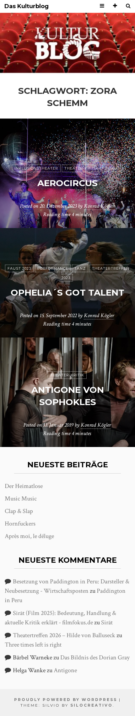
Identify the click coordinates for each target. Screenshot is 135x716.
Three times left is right (33, 645)
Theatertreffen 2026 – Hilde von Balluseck (64, 635)
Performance (52, 268)
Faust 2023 (19, 268)
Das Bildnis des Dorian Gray (95, 657)
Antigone (65, 670)
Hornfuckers (20, 524)
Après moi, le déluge (29, 536)
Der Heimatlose (24, 486)
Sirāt (107, 622)
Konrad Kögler (99, 206)
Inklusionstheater (36, 168)
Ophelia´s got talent (67, 292)
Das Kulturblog (26, 6)
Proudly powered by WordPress (65, 699)
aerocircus (67, 183)
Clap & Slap (19, 511)
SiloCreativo (91, 705)
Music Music (21, 499)
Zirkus (112, 168)
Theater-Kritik (81, 168)
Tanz (80, 268)
